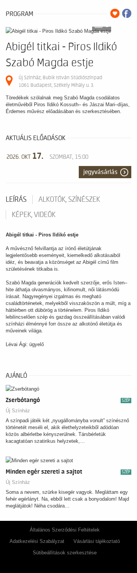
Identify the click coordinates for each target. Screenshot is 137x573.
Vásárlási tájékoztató (96, 541)
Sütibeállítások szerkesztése (65, 552)
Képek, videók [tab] (34, 215)
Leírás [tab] (16, 199)
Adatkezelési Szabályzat (37, 541)
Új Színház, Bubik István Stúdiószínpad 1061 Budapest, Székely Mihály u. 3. (60, 81)
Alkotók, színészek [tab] (69, 199)
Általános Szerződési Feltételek (65, 530)
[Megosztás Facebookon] (126, 13)
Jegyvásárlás (100, 172)
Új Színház (18, 410)
